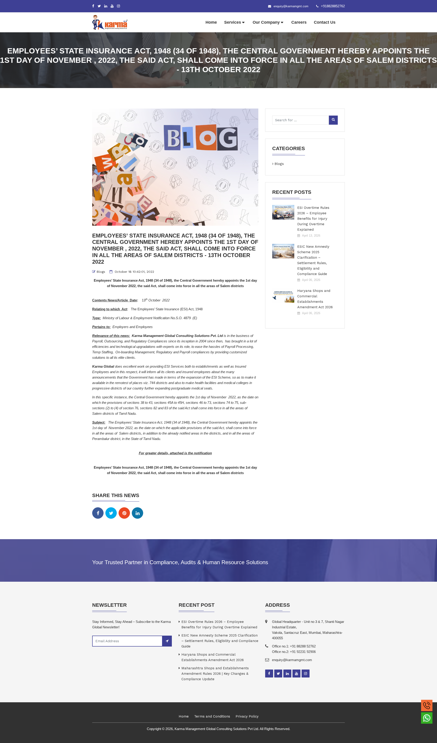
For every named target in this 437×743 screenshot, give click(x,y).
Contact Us (324, 22)
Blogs (101, 271)
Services (232, 22)
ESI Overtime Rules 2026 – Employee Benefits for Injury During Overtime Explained (313, 219)
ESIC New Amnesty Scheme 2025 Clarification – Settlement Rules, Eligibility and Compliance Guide (313, 260)
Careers (299, 22)
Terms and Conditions (212, 716)
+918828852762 (333, 6)
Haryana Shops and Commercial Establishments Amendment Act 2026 (315, 299)
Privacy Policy (247, 716)
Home (211, 22)
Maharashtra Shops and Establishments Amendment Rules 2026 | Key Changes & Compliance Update (215, 673)
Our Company (266, 22)
